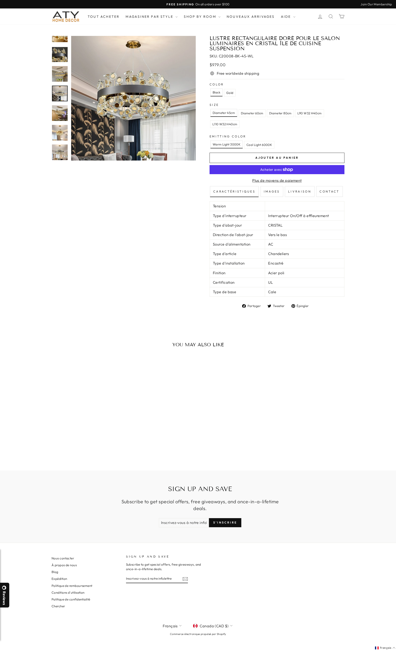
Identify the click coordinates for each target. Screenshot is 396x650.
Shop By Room (200, 16)
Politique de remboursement (72, 586)
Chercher (58, 606)
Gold (229, 93)
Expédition (59, 579)
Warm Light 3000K (226, 144)
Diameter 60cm (252, 113)
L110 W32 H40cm (224, 124)
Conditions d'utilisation (68, 592)
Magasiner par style (150, 16)
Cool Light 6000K (259, 145)
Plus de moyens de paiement (277, 180)
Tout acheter (103, 16)
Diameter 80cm (280, 113)
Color (217, 84)
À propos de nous (64, 565)
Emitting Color (228, 136)
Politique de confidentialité (71, 599)
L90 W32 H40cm (309, 113)
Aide (286, 16)
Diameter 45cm (224, 113)
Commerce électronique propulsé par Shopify (198, 634)
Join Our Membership (376, 4)
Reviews (4, 598)
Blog (55, 572)
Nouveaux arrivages (251, 16)
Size (214, 105)
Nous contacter (63, 558)
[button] (385, 648)
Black (216, 92)
